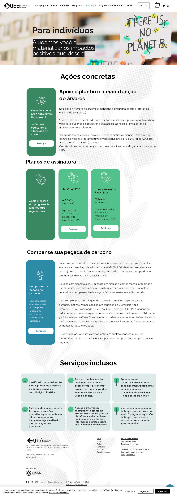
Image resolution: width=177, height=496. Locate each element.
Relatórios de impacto (129, 447)
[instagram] (168, 5)
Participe (100, 444)
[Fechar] (173, 491)
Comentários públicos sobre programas (135, 449)
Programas (101, 447)
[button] (157, 4)
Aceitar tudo (163, 491)
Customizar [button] (130, 491)
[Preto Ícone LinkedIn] (164, 5)
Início (99, 439)
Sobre (99, 441)
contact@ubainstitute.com (51, 482)
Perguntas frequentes (129, 444)
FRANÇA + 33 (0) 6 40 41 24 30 (77, 482)
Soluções (100, 449)
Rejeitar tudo (145, 491)
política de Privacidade (59, 492)
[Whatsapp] (27, 481)
